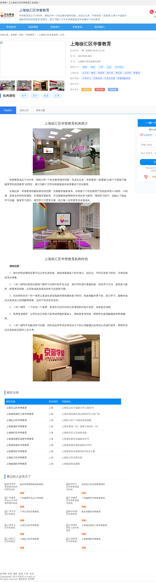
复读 (46, 95)
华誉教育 (30, 35)
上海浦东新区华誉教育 (17, 445)
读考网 (3, 2)
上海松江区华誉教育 (16, 457)
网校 (93, 67)
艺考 (57, 95)
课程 (15, 573)
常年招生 (119, 67)
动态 (32, 573)
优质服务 (113, 89)
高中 (35, 95)
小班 (101, 67)
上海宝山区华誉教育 (16, 407)
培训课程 (33, 27)
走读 (109, 67)
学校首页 (11, 27)
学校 (10, 573)
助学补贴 (99, 89)
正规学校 (86, 89)
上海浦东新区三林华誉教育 (20, 414)
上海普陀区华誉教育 (16, 451)
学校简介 (55, 27)
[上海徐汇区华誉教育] (7, 14)
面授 (85, 67)
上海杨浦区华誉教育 (16, 463)
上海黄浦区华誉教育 (16, 426)
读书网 (3, 573)
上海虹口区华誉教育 (16, 420)
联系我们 (99, 27)
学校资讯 (77, 27)
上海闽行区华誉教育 (16, 432)
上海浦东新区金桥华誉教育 (20, 439)
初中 (24, 95)
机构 (21, 35)
